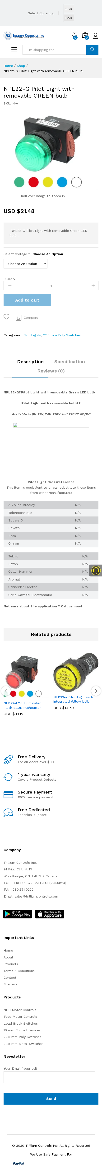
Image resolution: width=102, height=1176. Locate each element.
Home (8, 950)
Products (11, 964)
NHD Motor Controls (20, 1010)
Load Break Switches (21, 1023)
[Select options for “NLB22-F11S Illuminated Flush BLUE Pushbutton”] (14, 695)
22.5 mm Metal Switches (23, 1044)
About (8, 957)
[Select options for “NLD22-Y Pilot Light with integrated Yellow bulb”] (64, 689)
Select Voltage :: (33, 254)
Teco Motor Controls (20, 1016)
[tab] (30, 363)
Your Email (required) (20, 1068)
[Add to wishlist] (7, 316)
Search (92, 50)
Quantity (9, 279)
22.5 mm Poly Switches (62, 335)
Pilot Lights (32, 335)
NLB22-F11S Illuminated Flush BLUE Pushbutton (23, 705)
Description (30, 361)
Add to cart (27, 300)
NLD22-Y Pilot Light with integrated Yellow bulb (73, 699)
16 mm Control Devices (22, 1030)
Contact (10, 977)
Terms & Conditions (19, 971)
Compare (31, 317)
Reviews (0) (51, 370)
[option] (26, 688)
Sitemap (10, 984)
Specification (69, 361)
